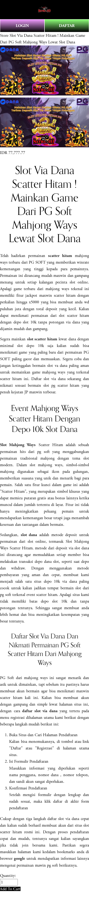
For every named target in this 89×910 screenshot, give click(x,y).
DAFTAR (67, 25)
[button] (10, 889)
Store (4, 35)
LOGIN (22, 25)
